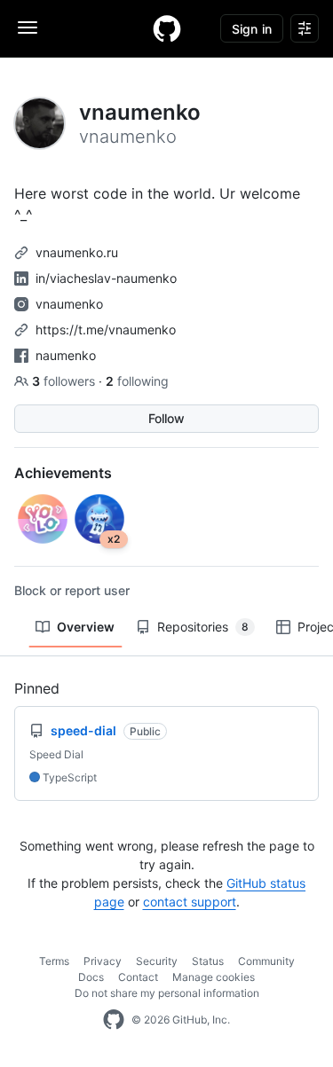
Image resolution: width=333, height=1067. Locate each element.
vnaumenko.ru (77, 252)
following (137, 380)
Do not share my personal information (167, 993)
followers (65, 380)
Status (208, 961)
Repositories (203, 626)
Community (266, 961)
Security (157, 961)
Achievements (63, 473)
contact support (189, 901)
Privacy (102, 961)
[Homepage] (167, 28)
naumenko (66, 355)
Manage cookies (213, 977)
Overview (86, 626)
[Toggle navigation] (27, 27)
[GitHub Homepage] (113, 1020)
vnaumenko (69, 303)
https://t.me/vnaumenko (106, 329)
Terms (54, 961)
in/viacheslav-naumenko (106, 278)
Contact (138, 977)
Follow (166, 418)
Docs (91, 977)
